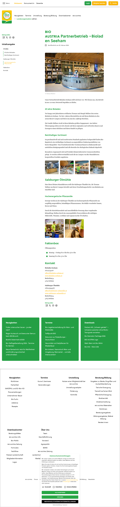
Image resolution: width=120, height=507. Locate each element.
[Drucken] (56, 305)
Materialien (103, 405)
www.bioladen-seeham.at (53, 276)
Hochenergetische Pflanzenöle (10, 62)
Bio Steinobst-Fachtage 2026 (95, 336)
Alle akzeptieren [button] (60, 492)
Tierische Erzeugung (103, 387)
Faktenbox (6, 67)
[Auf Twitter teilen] (50, 305)
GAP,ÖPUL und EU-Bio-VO (14, 388)
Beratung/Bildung (50, 16)
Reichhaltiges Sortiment (11, 55)
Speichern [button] (60, 497)
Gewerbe (39, 3)
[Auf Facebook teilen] (46, 305)
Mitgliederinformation (15, 458)
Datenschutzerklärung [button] (57, 504)
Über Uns (45, 430)
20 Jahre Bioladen (9, 52)
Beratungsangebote (103, 413)
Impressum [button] (65, 504)
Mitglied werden (99, 3)
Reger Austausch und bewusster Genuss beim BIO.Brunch (20, 334)
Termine (28, 16)
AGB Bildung (82, 479)
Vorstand (45, 441)
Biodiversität (103, 398)
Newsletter (91, 479)
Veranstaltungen (44, 385)
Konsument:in (29, 3)
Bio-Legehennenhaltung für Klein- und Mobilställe (59, 328)
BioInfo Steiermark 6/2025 (15, 340)
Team (45, 433)
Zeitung (15, 444)
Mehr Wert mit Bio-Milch (94, 343)
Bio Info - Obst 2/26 (92, 347)
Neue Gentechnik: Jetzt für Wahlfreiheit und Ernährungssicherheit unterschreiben (20, 352)
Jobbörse (15, 403)
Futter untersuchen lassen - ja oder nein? (18, 328)
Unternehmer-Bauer (14, 396)
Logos (15, 462)
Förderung (74, 391)
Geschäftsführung (45, 437)
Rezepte (15, 406)
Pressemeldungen (14, 392)
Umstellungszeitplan (73, 387)
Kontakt (5, 70)
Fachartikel (15, 385)
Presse (36, 479)
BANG (45, 448)
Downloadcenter (65, 16)
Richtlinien (15, 381)
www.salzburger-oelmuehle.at (55, 293)
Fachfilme (14, 451)
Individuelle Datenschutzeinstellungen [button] (60, 502)
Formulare (14, 448)
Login (88, 3)
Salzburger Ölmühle (9, 59)
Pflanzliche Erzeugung (103, 395)
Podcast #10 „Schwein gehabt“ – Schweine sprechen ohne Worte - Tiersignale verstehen (97, 330)
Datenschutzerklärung (72, 480)
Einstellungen (66, 481)
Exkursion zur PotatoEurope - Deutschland (55, 338)
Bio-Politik (14, 441)
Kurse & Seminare (44, 381)
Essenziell (48, 487)
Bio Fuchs (14, 399)
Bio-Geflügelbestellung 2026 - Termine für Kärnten (20, 344)
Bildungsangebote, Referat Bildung (103, 417)
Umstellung (37, 16)
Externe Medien (72, 487)
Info (14, 437)
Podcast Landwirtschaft (14, 455)
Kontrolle (73, 395)
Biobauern (18, 3)
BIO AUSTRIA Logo (91, 340)
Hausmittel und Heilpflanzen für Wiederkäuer (56, 344)
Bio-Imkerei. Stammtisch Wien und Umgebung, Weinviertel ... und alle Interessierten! (58, 352)
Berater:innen (103, 422)
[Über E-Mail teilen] (53, 305)
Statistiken (59, 487)
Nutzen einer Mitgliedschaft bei (73, 382)
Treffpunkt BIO (50, 333)
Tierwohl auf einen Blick (103, 391)
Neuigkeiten (18, 16)
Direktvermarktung (103, 402)
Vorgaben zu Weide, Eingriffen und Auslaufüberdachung (103, 382)
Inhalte (5, 49)
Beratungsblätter (15, 433)
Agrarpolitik (45, 444)
